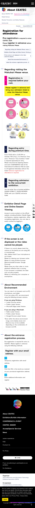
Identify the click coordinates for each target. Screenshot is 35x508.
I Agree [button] (5, 499)
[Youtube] (33, 217)
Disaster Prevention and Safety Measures (13, 20)
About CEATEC (9, 414)
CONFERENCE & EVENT (12, 421)
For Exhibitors (7, 468)
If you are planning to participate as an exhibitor (15, 464)
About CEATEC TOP (7, 14)
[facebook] (33, 211)
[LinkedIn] (33, 214)
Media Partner (6, 17)
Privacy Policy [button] (24, 495)
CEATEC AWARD (9, 425)
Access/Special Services (12, 429)
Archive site (5, 23)
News (5, 432)
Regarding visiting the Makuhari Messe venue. (17, 49)
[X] (33, 205)
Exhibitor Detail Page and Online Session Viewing (17, 52)
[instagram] (33, 208)
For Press (6, 451)
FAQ (4, 442)
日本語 (18, 458)
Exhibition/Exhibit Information (14, 417)
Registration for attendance (21, 14)
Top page (18, 26)
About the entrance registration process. (17, 62)
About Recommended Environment (17, 59)
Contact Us (6, 445)
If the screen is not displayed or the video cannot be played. (15, 55)
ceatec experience (8, 438)
